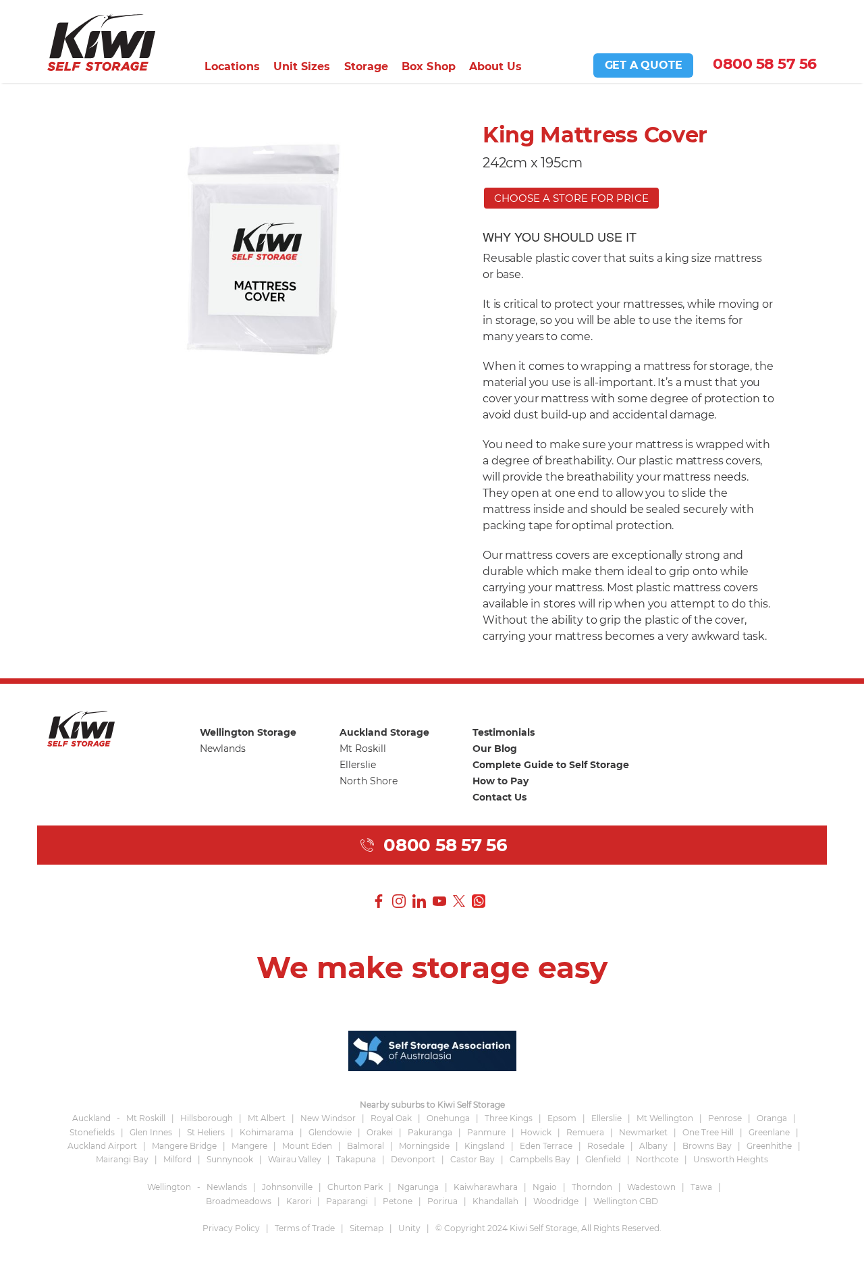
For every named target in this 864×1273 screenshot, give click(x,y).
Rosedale (605, 1146)
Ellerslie (358, 765)
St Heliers (206, 1132)
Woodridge (555, 1201)
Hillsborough (206, 1118)
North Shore (369, 781)
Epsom (561, 1118)
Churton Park (355, 1187)
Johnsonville (287, 1187)
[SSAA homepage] (432, 1049)
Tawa (701, 1187)
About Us (495, 66)
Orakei (380, 1132)
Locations (232, 66)
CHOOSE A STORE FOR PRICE (571, 198)
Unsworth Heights (730, 1159)
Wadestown (651, 1187)
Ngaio (545, 1187)
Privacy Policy (231, 1228)
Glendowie (330, 1132)
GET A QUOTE (643, 65)
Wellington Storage (248, 732)
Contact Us (499, 797)
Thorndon (592, 1187)
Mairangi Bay (122, 1159)
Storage (366, 66)
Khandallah (495, 1201)
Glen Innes (151, 1132)
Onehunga (448, 1118)
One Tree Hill (708, 1132)
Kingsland (484, 1146)
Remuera (585, 1132)
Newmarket (643, 1132)
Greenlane (769, 1132)
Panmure (486, 1132)
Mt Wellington (665, 1118)
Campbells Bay (540, 1159)
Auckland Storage (384, 732)
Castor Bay (472, 1159)
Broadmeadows (238, 1201)
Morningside (424, 1146)
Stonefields (92, 1132)
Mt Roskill (363, 748)
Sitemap (366, 1228)
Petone (397, 1201)
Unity (409, 1228)
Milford (177, 1159)
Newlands (223, 748)
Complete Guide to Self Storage (551, 765)
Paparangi (347, 1201)
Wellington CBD (625, 1201)
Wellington (169, 1187)
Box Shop (429, 66)
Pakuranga (430, 1132)
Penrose (725, 1118)
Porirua (442, 1201)
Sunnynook (230, 1159)
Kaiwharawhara (486, 1187)
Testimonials (504, 732)
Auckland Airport (102, 1146)
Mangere (249, 1146)
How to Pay (501, 781)
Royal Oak (391, 1118)
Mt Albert (267, 1118)
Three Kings (509, 1118)
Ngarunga (418, 1187)
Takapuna (356, 1159)
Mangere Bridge (184, 1146)
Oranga (772, 1118)
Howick (535, 1132)
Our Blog (495, 748)
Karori (298, 1201)
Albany (653, 1146)
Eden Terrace (546, 1146)
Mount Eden (307, 1146)
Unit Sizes (302, 66)
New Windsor (328, 1118)
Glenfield (603, 1159)
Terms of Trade (305, 1228)
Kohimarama (267, 1132)
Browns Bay (707, 1146)
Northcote (657, 1159)
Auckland (91, 1118)
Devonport (413, 1159)
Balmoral (365, 1146)
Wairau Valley (294, 1159)
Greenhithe (769, 1146)
